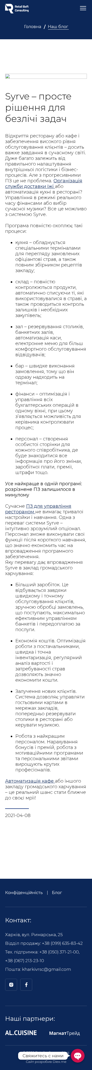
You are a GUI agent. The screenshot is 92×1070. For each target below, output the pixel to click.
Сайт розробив (46, 1062)
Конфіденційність (24, 892)
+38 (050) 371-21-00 (59, 951)
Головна (32, 26)
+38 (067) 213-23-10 (24, 960)
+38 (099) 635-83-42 (62, 943)
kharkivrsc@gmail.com (46, 969)
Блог (57, 892)
